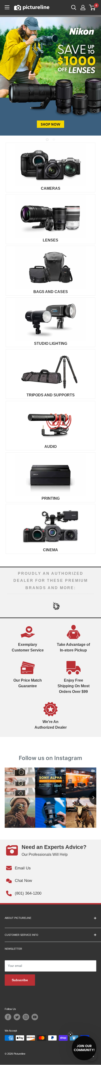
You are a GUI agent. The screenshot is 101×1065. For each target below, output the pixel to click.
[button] (84, 1048)
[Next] (90, 605)
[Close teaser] (70, 1034)
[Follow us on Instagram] (26, 1017)
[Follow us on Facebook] (8, 1017)
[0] (92, 7)
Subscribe (20, 980)
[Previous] (10, 605)
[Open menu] (7, 7)
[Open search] (73, 7)
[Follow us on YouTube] (34, 1017)
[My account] (83, 7)
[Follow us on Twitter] (17, 1017)
